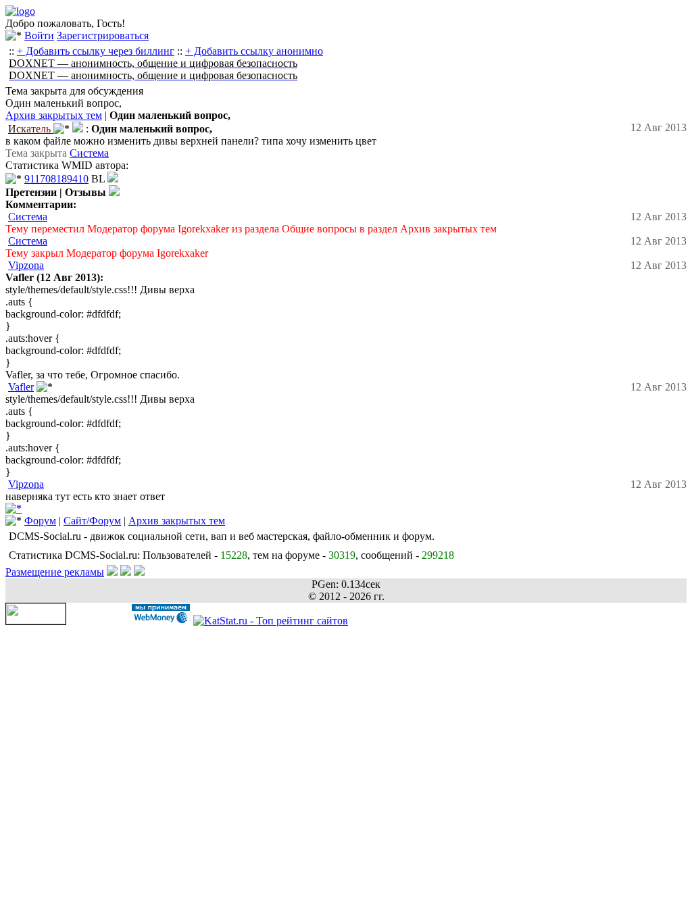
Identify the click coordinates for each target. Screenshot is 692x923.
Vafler (21, 387)
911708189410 (56, 178)
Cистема (89, 153)
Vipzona (26, 265)
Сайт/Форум (92, 520)
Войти (39, 35)
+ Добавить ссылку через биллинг (95, 51)
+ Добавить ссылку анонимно (254, 51)
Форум (40, 520)
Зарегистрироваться (103, 35)
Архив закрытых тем (53, 115)
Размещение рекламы (54, 572)
